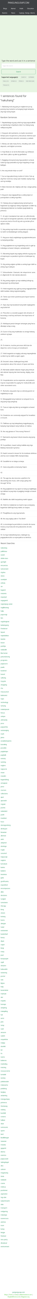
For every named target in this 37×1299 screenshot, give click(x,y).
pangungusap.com (18, 1292)
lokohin (3, 639)
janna (2, 737)
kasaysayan (4, 959)
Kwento (4, 13)
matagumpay (5, 1099)
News (13, 13)
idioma (3, 1152)
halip (2, 611)
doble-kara (4, 558)
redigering (4, 1211)
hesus (3, 713)
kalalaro (3, 871)
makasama (4, 1085)
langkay (3, 1092)
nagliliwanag (5, 607)
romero (3, 1117)
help (2, 987)
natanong (4, 973)
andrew (3, 1222)
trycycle (3, 681)
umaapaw (4, 783)
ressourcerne (5, 1071)
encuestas (4, 565)
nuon (2, 1225)
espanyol (4, 597)
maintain (3, 994)
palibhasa (4, 551)
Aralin (21, 8)
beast (3, 643)
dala (2, 1204)
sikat (2, 1124)
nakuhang (4, 548)
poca (2, 723)
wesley (3, 1078)
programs (4, 660)
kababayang (5, 625)
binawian (4, 832)
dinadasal (4, 1243)
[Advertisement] (18, 39)
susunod (4, 853)
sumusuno (4, 1127)
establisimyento (6, 741)
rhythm (3, 572)
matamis (4, 593)
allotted (3, 836)
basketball (4, 934)
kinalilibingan (5, 1138)
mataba (3, 1145)
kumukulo (4, 864)
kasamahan (4, 990)
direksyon (4, 829)
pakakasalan (5, 1081)
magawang (4, 1173)
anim (2, 839)
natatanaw (4, 930)
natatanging (5, 730)
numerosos (4, 1218)
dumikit (3, 1046)
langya (3, 1232)
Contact (16, 1295)
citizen (3, 913)
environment (5, 1246)
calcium (3, 1169)
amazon (3, 1032)
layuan (3, 632)
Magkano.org (25, 1297)
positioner (4, 1190)
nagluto (3, 860)
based (3, 674)
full (2, 1015)
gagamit (3, 1148)
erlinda (3, 583)
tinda (2, 1176)
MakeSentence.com (26, 1295)
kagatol (3, 590)
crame (3, 1183)
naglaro (3, 765)
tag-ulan (3, 1197)
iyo (2, 1050)
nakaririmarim (5, 1201)
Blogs (5, 8)
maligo (3, 1043)
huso (2, 822)
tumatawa (4, 902)
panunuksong (5, 657)
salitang (3, 678)
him (2, 618)
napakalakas (5, 635)
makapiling (4, 1011)
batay (2, 1229)
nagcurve (4, 769)
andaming (4, 1095)
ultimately (4, 720)
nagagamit (4, 600)
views (3, 576)
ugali (2, 962)
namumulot (4, 569)
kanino (3, 867)
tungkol (3, 899)
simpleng (4, 1008)
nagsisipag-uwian (6, 604)
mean (2, 772)
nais (2, 980)
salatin (3, 1036)
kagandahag (5, 779)
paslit (2, 815)
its (1, 1053)
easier (3, 555)
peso (2, 786)
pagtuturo (4, 664)
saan (2, 1029)
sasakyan (4, 579)
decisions (4, 895)
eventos (3, 1155)
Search (18, 72)
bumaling (4, 744)
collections (4, 793)
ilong (2, 909)
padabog (4, 1088)
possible (3, 748)
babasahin (4, 969)
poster (3, 976)
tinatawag (4, 1106)
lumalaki (3, 1074)
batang (3, 916)
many (2, 952)
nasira (3, 1057)
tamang (3, 706)
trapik (3, 850)
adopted (4, 843)
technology (4, 702)
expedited (4, 885)
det (2, 997)
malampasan (5, 709)
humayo (3, 1004)
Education (30, 8)
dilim (2, 892)
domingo (4, 846)
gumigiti (3, 562)
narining (3, 762)
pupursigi (4, 614)
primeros (4, 1102)
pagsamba (4, 727)
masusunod (5, 692)
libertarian (4, 653)
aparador (4, 800)
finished (3, 1236)
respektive (4, 1039)
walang (3, 1110)
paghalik (3, 755)
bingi (2, 948)
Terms (11, 1295)
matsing (3, 1067)
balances (4, 1060)
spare (3, 1131)
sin (2, 586)
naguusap (4, 857)
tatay (2, 1025)
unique (3, 716)
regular (3, 804)
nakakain (3, 1180)
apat (2, 797)
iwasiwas (4, 874)
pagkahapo (4, 751)
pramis (3, 808)
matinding (4, 1064)
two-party (4, 1239)
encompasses (5, 888)
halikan (3, 1120)
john (2, 1022)
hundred (3, 671)
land (2, 1134)
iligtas (3, 983)
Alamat (13, 8)
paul (2, 955)
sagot (3, 944)
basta (3, 920)
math (2, 734)
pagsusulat (4, 1159)
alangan (3, 923)
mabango (4, 1215)
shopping (4, 685)
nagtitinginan (5, 621)
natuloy (3, 758)
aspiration (4, 1194)
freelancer (4, 628)
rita (2, 688)
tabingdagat (5, 1162)
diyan (2, 941)
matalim (3, 776)
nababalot (4, 811)
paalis (3, 667)
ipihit (2, 878)
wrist (2, 1018)
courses (3, 790)
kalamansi (4, 695)
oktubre (3, 966)
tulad (2, 927)
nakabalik (4, 650)
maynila (3, 1001)
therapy (3, 906)
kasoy (3, 937)
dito (2, 1166)
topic (2, 699)
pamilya (3, 646)
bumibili (3, 1113)
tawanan (3, 1141)
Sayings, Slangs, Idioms (27, 13)
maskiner (4, 818)
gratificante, (5, 881)
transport (4, 1208)
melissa (3, 1187)
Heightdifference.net (14, 1297)
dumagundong (6, 825)
